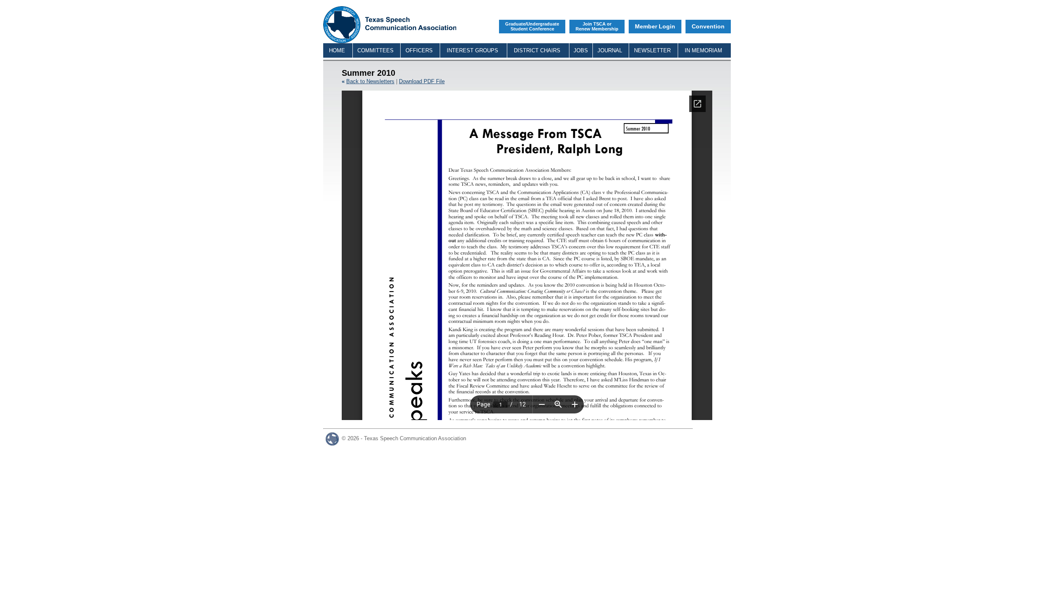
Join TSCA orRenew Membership (597, 26)
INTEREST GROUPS (472, 50)
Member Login (655, 26)
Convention (708, 26)
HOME (337, 50)
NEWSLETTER (652, 50)
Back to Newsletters (370, 81)
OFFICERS (419, 50)
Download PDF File (422, 81)
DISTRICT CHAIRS (537, 50)
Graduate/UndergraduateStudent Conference (532, 26)
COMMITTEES (375, 50)
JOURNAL (609, 50)
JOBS (581, 50)
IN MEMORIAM (703, 50)
